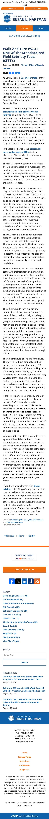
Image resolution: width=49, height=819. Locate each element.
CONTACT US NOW (24, 569)
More (40, 28)
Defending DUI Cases (19, 520)
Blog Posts (24, 769)
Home (8, 28)
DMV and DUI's (12, 614)
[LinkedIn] (24, 581)
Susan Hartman (29, 77)
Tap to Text (36, 9)
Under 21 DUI (11, 618)
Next (31, 535)
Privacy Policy (24, 757)
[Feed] (37, 581)
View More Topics (11, 641)
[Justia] (31, 581)
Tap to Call (12, 9)
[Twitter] (18, 581)
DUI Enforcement (36, 520)
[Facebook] (12, 581)
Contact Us (24, 765)
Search (24, 662)
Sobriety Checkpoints (15, 611)
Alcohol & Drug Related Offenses (20, 622)
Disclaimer (25, 761)
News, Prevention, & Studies (18, 603)
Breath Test (10, 626)
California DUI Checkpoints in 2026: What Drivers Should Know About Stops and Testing (22, 702)
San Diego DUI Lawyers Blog (24, 17)
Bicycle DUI (9, 633)
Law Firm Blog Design (24, 816)
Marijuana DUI (11, 637)
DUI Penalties (11, 607)
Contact (24, 28)
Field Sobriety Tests (15, 522)
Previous (9, 535)
